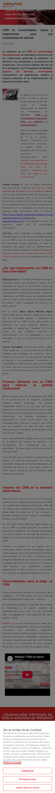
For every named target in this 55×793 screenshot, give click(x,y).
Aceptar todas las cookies (27, 787)
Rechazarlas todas (27, 779)
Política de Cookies (12, 763)
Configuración (27, 771)
